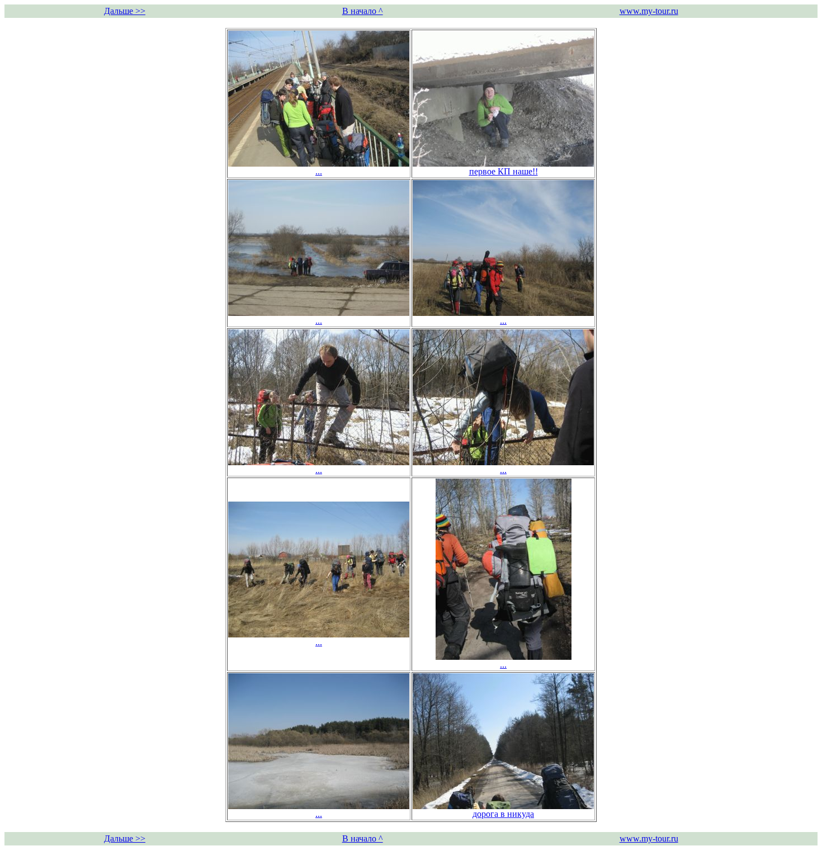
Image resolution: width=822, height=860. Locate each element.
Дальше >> (124, 11)
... (318, 171)
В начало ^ (362, 11)
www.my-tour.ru (649, 11)
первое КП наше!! (503, 171)
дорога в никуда (503, 814)
